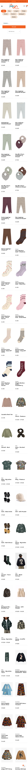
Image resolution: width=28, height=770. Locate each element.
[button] (2, 6)
